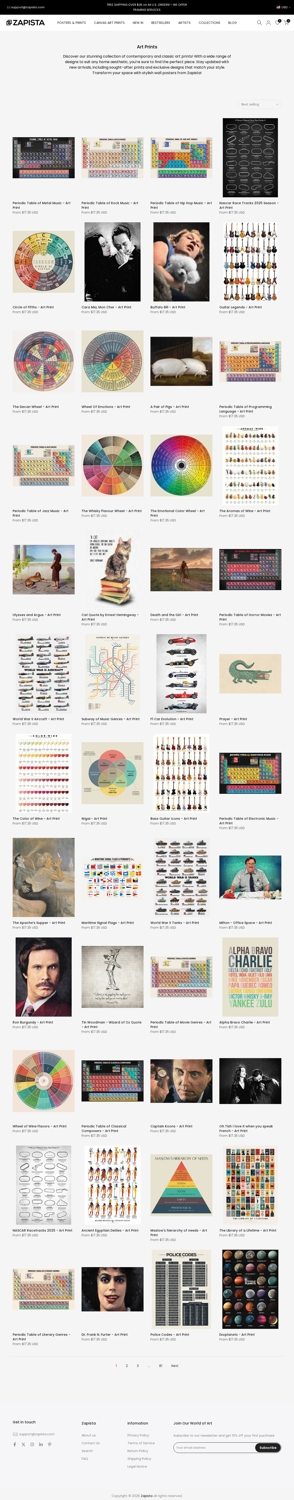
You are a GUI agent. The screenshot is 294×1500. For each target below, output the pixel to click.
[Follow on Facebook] (15, 1444)
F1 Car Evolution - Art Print (171, 719)
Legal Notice (137, 1466)
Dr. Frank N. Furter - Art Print (105, 1334)
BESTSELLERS (160, 22)
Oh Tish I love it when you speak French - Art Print (246, 1128)
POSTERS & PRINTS (71, 22)
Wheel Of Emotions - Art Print (106, 406)
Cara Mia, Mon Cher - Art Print (106, 307)
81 (160, 1365)
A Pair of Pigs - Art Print (169, 406)
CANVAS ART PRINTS (109, 22)
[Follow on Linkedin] (41, 1444)
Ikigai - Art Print (94, 818)
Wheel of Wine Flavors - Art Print (40, 1126)
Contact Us (91, 1443)
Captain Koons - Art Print (171, 1126)
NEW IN (138, 22)
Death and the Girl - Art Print (174, 615)
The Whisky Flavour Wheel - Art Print (112, 511)
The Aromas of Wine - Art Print (244, 511)
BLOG (232, 22)
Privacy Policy (138, 1435)
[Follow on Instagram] (32, 1444)
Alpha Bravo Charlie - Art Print (244, 1022)
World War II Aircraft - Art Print (38, 719)
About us (89, 1435)
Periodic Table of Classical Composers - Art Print (104, 1128)
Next (174, 1365)
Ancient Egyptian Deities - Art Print (110, 1230)
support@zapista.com (28, 7)
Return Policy (137, 1451)
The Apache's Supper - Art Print (39, 922)
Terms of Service (141, 1443)
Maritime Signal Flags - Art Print (108, 922)
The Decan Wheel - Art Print (36, 406)
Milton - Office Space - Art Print (245, 922)
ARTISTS (184, 22)
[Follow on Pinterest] (50, 1444)
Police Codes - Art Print (169, 1334)
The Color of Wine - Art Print (36, 818)
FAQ (85, 1459)
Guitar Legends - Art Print (240, 307)
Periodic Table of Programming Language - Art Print (245, 409)
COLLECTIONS (209, 22)
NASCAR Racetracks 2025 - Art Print (42, 1230)
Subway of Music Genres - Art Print (111, 719)
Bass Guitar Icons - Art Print (173, 818)
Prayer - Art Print (233, 719)
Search (87, 1451)
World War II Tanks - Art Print (174, 922)
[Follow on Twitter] (23, 1444)
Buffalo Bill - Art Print (167, 307)
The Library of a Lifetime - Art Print (247, 1230)
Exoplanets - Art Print (237, 1334)
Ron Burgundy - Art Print (33, 1022)
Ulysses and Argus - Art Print (37, 615)
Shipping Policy (139, 1459)
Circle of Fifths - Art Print (33, 307)
